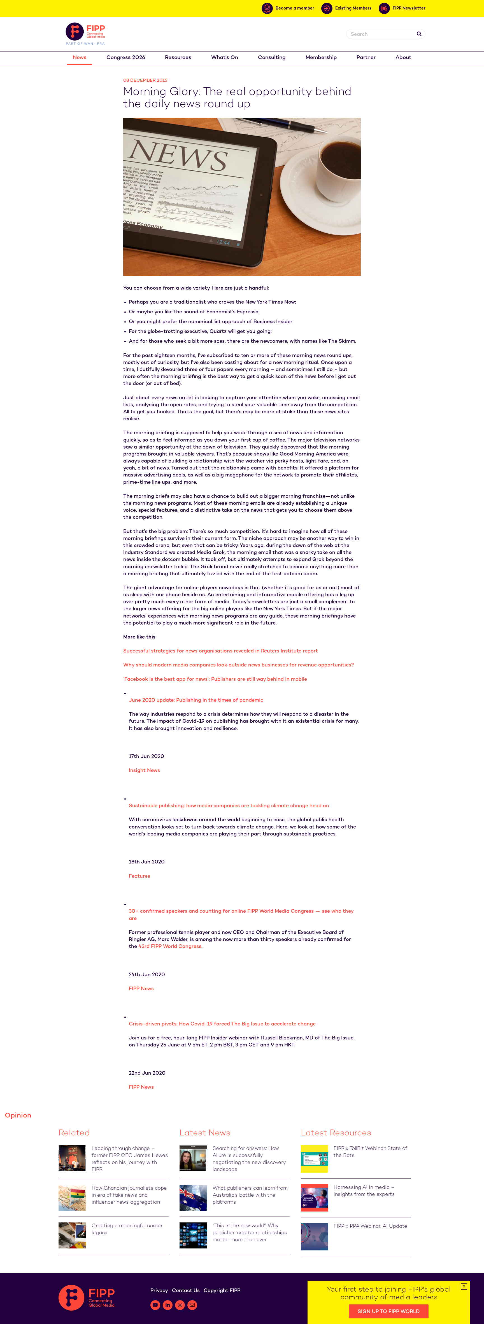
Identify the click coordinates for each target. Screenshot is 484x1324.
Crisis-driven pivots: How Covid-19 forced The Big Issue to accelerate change (222, 1024)
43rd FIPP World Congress (169, 946)
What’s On (224, 58)
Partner (366, 58)
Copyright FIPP (222, 1291)
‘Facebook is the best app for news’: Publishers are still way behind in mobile (215, 679)
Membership (321, 58)
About (403, 58)
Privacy (159, 1291)
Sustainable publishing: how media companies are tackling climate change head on (229, 806)
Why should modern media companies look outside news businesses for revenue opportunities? (238, 665)
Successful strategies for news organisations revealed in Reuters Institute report (220, 651)
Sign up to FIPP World (389, 1311)
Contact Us (186, 1291)
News (80, 58)
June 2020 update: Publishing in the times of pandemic (196, 700)
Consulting (272, 58)
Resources (178, 58)
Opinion (18, 1115)
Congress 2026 (125, 58)
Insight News (144, 770)
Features (139, 876)
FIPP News (141, 989)
